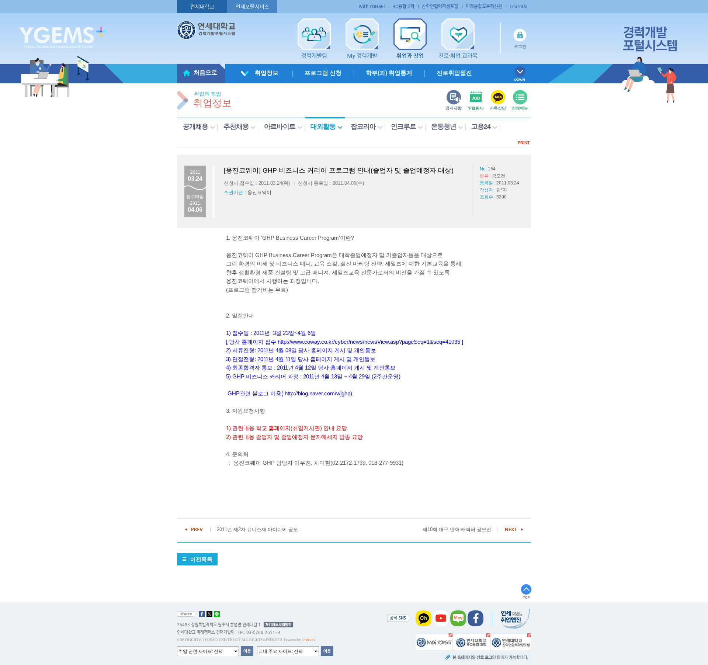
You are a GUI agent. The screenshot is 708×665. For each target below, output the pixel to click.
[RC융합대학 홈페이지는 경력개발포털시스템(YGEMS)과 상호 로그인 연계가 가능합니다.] (471, 641)
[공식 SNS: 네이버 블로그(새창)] (458, 618)
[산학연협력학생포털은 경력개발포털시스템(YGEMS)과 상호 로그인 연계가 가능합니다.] (510, 641)
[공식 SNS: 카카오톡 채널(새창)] (423, 618)
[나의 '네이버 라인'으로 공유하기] (217, 614)
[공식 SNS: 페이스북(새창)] (475, 618)
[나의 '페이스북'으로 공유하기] (202, 614)
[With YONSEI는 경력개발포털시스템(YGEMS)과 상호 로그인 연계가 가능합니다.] (433, 641)
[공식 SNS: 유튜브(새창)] (441, 618)
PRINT (524, 143)
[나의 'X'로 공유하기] (209, 614)
